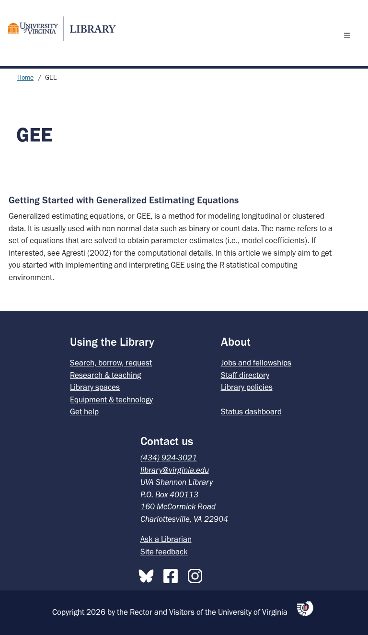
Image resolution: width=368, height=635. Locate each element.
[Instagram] (197, 574)
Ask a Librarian (166, 539)
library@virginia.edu (174, 470)
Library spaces (95, 387)
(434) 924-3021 (168, 457)
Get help (84, 411)
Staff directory (245, 375)
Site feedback (164, 551)
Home (25, 77)
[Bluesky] (148, 574)
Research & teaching (105, 375)
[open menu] (349, 35)
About (236, 342)
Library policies (247, 387)
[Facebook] (173, 574)
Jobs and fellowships (256, 362)
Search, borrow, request (111, 362)
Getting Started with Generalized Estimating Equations (124, 200)
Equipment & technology (111, 399)
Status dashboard (251, 411)
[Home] (58, 28)
